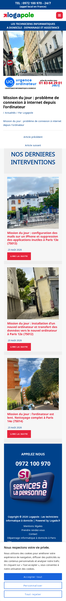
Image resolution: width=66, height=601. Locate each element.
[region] (33, 571)
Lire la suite (19, 256)
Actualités (10, 112)
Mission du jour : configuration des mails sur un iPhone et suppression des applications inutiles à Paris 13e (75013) (32, 238)
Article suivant (33, 145)
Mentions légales (33, 526)
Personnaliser (33, 585)
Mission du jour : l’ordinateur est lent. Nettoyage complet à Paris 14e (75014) (30, 417)
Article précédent (33, 136)
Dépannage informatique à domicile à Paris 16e (31, 539)
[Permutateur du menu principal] (59, 15)
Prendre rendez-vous (33, 530)
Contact (33, 533)
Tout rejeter (33, 594)
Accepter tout (33, 576)
